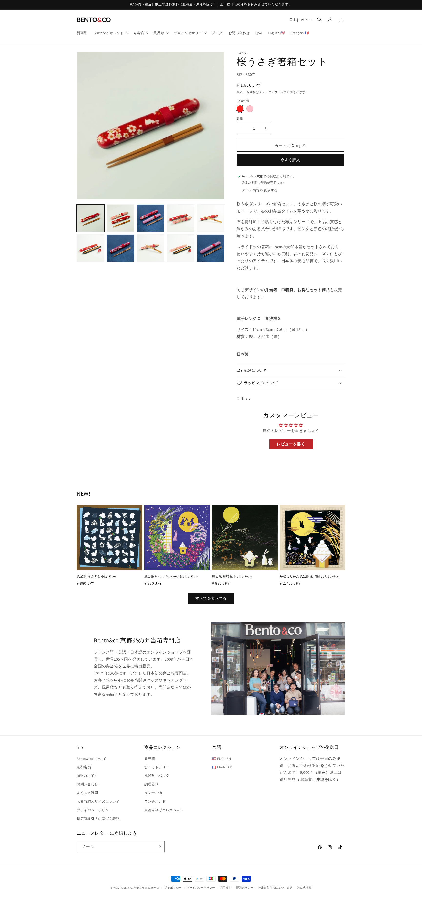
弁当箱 (149, 758)
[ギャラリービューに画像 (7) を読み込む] (120, 248)
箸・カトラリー (156, 767)
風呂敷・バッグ (156, 775)
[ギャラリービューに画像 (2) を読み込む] (120, 218)
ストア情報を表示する (260, 190)
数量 (240, 119)
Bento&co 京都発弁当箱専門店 (139, 887)
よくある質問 (87, 793)
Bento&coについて (91, 758)
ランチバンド (155, 801)
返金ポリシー (173, 887)
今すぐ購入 (290, 159)
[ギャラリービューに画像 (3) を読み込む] (150, 218)
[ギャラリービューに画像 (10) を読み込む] (180, 248)
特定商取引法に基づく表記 (98, 818)
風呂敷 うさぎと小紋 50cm (96, 576)
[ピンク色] (249, 108)
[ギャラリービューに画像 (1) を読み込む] (90, 218)
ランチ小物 (153, 793)
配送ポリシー (244, 887)
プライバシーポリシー (94, 810)
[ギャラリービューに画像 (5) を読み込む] (210, 218)
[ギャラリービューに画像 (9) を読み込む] (150, 248)
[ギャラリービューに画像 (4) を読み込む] (180, 218)
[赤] (240, 108)
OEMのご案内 (87, 775)
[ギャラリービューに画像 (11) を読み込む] (210, 248)
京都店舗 (84, 767)
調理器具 (151, 784)
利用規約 (226, 887)
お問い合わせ (87, 784)
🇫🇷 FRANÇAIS (222, 767)
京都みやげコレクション (164, 810)
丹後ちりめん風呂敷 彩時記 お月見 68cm (310, 576)
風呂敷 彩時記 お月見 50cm (232, 576)
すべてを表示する (211, 598)
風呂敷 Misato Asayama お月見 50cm (171, 576)
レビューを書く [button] (291, 444)
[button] (110, 33)
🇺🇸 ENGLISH (221, 758)
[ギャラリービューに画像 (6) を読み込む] (90, 248)
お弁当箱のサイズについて (98, 801)
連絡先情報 (304, 887)
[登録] (159, 846)
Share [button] (246, 398)
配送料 (251, 92)
